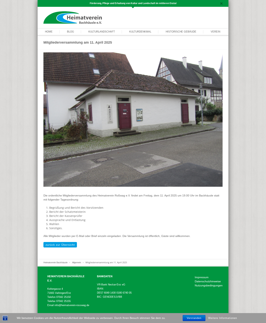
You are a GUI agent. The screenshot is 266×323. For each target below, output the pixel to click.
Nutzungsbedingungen (209, 285)
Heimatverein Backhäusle (55, 262)
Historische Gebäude (181, 31)
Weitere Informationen (222, 317)
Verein (215, 31)
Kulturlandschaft (101, 31)
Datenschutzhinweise (208, 281)
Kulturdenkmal (140, 31)
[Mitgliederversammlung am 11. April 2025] (133, 119)
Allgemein (76, 262)
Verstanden (194, 318)
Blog (70, 31)
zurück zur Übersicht (60, 244)
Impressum (202, 277)
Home (49, 31)
